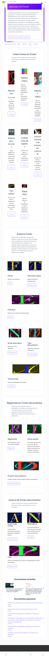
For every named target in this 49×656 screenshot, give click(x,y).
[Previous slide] (5, 588)
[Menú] (46, 2)
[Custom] (6, 655)
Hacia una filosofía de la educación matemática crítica (22, 609)
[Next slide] (43, 588)
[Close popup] (42, 3)
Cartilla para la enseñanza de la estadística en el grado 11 (23, 613)
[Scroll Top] (43, 655)
